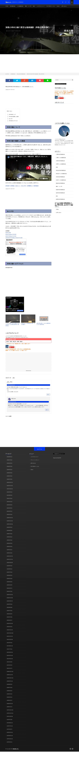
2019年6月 (9, 729)
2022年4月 (9, 620)
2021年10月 (9, 639)
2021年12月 (9, 633)
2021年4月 (9, 658)
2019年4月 (9, 735)
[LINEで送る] (47, 80)
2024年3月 (9, 546)
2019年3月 (9, 738)
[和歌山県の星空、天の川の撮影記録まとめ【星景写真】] (44, 319)
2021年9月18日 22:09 (11, 385)
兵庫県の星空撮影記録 (60, 160)
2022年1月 (9, 629)
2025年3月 (9, 508)
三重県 (11, 341)
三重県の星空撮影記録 (60, 154)
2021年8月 (9, 645)
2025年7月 (9, 498)
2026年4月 (9, 469)
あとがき (10, 118)
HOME (7, 6)
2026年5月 (9, 466)
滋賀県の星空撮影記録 (60, 189)
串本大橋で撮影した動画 (13, 116)
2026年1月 (9, 479)
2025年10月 (9, 488)
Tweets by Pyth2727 (57, 457)
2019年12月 (9, 709)
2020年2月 (9, 703)
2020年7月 (9, 687)
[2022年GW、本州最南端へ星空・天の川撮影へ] (28, 319)
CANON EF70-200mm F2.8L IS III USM (14, 237)
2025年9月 (9, 492)
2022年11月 (9, 597)
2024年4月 (9, 543)
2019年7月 (9, 725)
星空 (19, 30)
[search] (72, 80)
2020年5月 (9, 693)
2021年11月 (9, 636)
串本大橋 (16, 30)
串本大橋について (12, 114)
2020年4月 (9, 697)
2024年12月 (9, 517)
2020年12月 (9, 671)
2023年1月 (9, 591)
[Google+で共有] (25, 80)
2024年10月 (9, 524)
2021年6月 (9, 652)
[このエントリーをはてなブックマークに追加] (32, 80)
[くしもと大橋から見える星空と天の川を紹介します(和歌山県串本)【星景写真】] (13, 319)
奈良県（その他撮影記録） (61, 180)
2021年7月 (9, 649)
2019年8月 (9, 722)
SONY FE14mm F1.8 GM (11, 234)
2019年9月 (9, 719)
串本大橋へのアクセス (13, 120)
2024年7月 (9, 533)
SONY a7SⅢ (8, 232)
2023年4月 (9, 581)
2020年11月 (9, 674)
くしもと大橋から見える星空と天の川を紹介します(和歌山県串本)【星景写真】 (12, 324)
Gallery (58, 6)
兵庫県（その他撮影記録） (61, 163)
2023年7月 (9, 572)
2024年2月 (9, 549)
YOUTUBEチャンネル (50, 6)
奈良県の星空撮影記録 (60, 176)
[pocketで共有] (40, 80)
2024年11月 (9, 520)
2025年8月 (9, 495)
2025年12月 (9, 482)
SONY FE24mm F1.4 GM (11, 236)
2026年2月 (9, 475)
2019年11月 (9, 713)
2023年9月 (9, 565)
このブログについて (40, 6)
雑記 (34, 6)
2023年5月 (9, 578)
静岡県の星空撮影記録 (60, 199)
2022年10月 (9, 600)
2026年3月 (9, 472)
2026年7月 (9, 459)
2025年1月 (9, 514)
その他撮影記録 (20, 6)
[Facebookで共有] (9, 80)
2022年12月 (9, 594)
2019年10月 (9, 716)
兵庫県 (18, 341)
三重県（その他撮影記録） (61, 157)
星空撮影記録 (12, 6)
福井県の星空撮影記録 (60, 192)
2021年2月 (9, 665)
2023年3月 (9, 584)
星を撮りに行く (16, 748)
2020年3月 (9, 700)
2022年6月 (9, 613)
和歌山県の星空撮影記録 (61, 170)
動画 (13, 30)
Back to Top (39, 449)
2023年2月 (9, 588)
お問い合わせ (64, 6)
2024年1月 (9, 552)
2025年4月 (9, 504)
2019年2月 (9, 741)
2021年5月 (9, 655)
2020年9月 (9, 681)
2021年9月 (9, 642)
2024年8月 (9, 530)
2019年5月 (9, 732)
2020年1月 (9, 706)
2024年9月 (9, 527)
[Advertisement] (39, 63)
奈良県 (7, 341)
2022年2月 (9, 626)
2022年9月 (9, 604)
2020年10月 (9, 677)
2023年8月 (9, 568)
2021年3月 (9, 661)
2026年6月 (9, 463)
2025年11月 (9, 485)
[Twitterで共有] (17, 80)
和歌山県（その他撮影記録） (61, 173)
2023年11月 (9, 559)
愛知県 (21, 341)
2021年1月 (9, 668)
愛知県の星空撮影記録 (60, 183)
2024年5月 (9, 540)
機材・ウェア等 (28, 6)
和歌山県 (14, 341)
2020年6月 (9, 690)
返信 (48, 394)
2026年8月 (9, 456)
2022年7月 (9, 610)
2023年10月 (9, 562)
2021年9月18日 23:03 (12, 401)
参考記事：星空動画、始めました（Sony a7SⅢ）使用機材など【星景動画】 (22, 185)
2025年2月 (9, 511)
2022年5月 (9, 617)
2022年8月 (9, 607)
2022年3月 (9, 623)
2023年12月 (9, 556)
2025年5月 (9, 501)
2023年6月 (9, 575)
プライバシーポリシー (35, 459)
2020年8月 (9, 684)
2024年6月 (9, 536)
